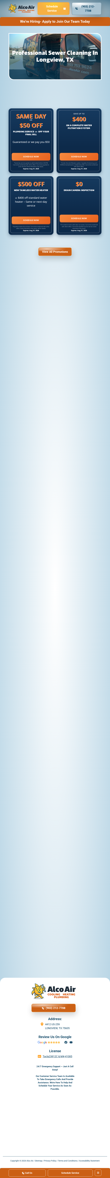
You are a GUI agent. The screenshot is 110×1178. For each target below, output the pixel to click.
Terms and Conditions (67, 1161)
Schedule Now (31, 156)
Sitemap (38, 1161)
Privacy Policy (50, 1161)
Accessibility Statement (89, 1161)
